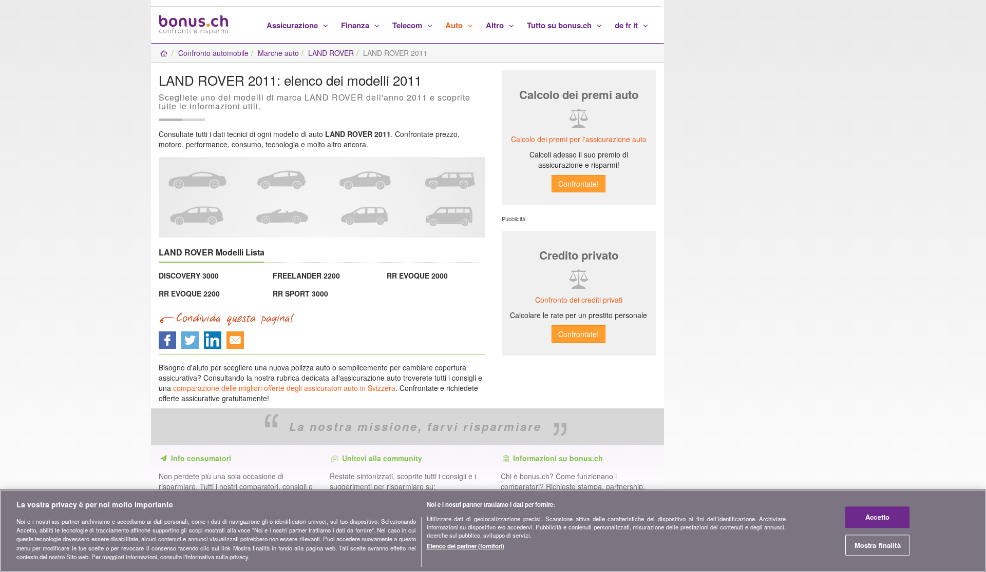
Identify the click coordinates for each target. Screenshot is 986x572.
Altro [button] (496, 25)
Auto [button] (455, 25)
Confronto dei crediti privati (578, 299)
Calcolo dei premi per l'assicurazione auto (579, 139)
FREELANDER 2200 (306, 275)
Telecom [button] (408, 25)
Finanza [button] (356, 25)
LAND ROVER (331, 53)
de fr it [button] (627, 25)
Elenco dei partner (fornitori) (465, 546)
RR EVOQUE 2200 (189, 293)
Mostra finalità (878, 545)
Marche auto (278, 53)
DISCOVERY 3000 (189, 275)
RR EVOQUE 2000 (417, 275)
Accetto (877, 517)
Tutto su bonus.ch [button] (560, 25)
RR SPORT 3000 (300, 293)
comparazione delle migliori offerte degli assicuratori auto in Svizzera (284, 388)
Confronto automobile (213, 53)
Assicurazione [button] (293, 25)
